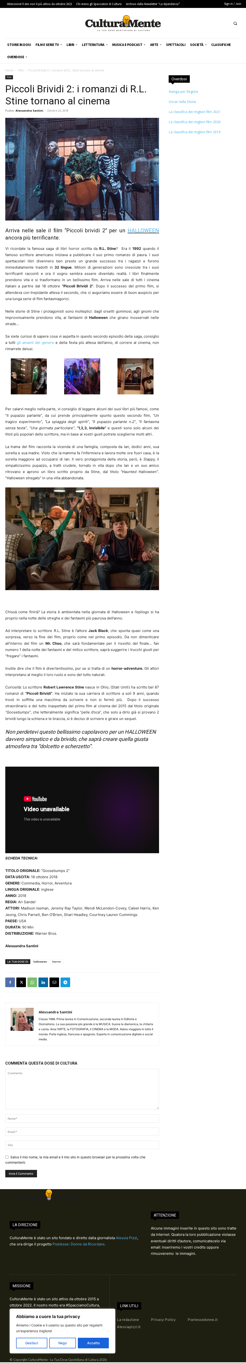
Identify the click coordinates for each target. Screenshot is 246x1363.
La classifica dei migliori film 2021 (195, 111)
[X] (21, 982)
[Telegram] (65, 982)
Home (9, 70)
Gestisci (31, 1343)
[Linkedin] (43, 982)
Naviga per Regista (183, 91)
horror (56, 961)
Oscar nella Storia (182, 101)
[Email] (54, 982)
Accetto (93, 1343)
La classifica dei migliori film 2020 (195, 122)
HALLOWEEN (143, 230)
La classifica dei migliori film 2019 (195, 132)
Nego (62, 1343)
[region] (62, 1331)
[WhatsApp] (32, 982)
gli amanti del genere (35, 342)
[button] (235, 23)
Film (21, 70)
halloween (40, 961)
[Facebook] (10, 982)
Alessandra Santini (29, 110)
